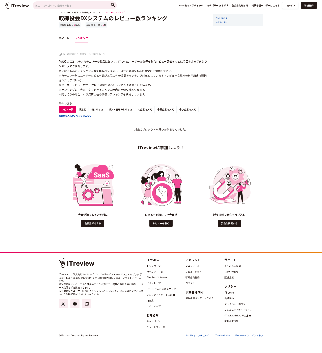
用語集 (150, 300)
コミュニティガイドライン (238, 309)
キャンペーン (153, 321)
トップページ (154, 265)
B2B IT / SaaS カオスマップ (161, 289)
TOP (61, 12)
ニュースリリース (156, 327)
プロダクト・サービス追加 (161, 294)
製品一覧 (64, 38)
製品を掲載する (229, 223)
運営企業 (229, 277)
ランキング (81, 38)
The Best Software (157, 277)
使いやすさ (97, 109)
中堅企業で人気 (165, 109)
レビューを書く (161, 223)
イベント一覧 (154, 283)
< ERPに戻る (221, 18)
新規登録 (309, 5)
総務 (76, 12)
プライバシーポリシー (236, 304)
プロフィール (192, 265)
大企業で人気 (145, 109)
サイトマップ (154, 306)
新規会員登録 (192, 277)
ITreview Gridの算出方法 (237, 315)
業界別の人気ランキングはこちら (75, 115)
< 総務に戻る (222, 22)
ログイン (290, 5)
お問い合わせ (231, 271)
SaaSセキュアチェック (197, 335)
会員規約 (229, 298)
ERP (68, 12)
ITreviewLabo (222, 335)
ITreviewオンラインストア (249, 335)
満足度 (82, 109)
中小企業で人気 (187, 109)
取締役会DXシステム (91, 12)
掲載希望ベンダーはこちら (199, 298)
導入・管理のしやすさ (120, 109)
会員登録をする (93, 223)
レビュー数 (67, 109)
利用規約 (229, 292)
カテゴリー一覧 (155, 271)
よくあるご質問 (232, 265)
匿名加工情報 (231, 321)
